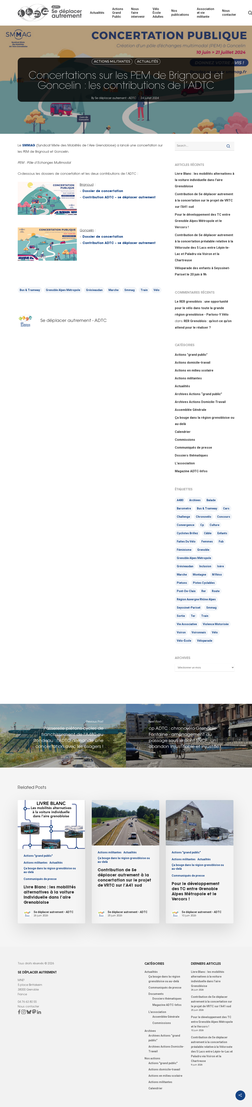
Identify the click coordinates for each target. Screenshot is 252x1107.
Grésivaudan (94, 290)
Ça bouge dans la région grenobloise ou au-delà (204, 421)
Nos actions (152, 1058)
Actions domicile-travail (192, 362)
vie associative (187, 624)
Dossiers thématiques (191, 455)
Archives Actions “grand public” (198, 394)
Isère (220, 566)
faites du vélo (186, 541)
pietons (182, 582)
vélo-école (184, 640)
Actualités (97, 13)
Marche (113, 290)
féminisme (184, 549)
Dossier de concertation (102, 191)
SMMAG (28, 145)
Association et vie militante (205, 12)
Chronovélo (203, 516)
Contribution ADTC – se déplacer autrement (119, 197)
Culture (214, 525)
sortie (181, 615)
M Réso (217, 574)
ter (193, 615)
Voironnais (199, 632)
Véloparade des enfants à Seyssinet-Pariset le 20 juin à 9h (202, 271)
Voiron (181, 632)
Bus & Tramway (30, 290)
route (216, 591)
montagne (199, 574)
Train (144, 290)
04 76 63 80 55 (27, 1002)
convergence (185, 525)
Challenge (183, 516)
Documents (156, 993)
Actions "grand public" (191, 355)
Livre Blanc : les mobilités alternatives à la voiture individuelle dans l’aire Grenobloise (204, 180)
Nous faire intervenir (138, 12)
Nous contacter (229, 13)
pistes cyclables (204, 582)
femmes (207, 541)
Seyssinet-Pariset (188, 607)
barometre (184, 508)
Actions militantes (112, 61)
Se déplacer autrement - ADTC (115, 98)
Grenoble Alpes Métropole (63, 290)
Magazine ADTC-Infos (191, 471)
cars (226, 508)
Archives (195, 500)
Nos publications (180, 13)
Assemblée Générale (190, 410)
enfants (222, 533)
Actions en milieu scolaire (194, 370)
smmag (129, 290)
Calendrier (183, 432)
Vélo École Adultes (158, 12)
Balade (211, 500)
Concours (223, 516)
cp (202, 525)
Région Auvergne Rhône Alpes (196, 599)
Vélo (156, 290)
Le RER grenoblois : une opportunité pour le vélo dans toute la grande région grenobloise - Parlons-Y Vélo (202, 308)
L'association (185, 463)
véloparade (204, 640)
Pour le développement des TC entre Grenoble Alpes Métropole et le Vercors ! (202, 221)
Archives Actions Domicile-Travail (200, 402)
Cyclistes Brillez (187, 533)
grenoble (203, 549)
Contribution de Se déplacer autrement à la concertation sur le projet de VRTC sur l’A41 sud (204, 200)
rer (203, 591)
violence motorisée (216, 624)
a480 (180, 500)
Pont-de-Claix (186, 591)
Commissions (185, 440)
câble (207, 533)
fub (221, 541)
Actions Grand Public (117, 12)
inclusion (205, 566)
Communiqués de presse (193, 447)
